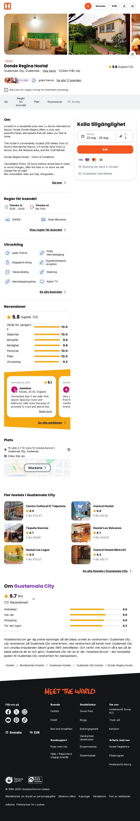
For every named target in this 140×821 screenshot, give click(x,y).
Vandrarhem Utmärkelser (87, 738)
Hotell (54, 719)
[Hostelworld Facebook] (8, 712)
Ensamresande (88, 746)
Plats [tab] (37, 101)
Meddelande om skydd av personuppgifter (30, 796)
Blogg (83, 719)
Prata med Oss (59, 746)
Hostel (8, 61)
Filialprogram (116, 755)
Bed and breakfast (61, 728)
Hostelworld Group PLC (120, 711)
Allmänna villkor (67, 796)
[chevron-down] (34, 599)
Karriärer (114, 728)
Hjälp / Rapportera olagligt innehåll (61, 755)
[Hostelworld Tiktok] (24, 720)
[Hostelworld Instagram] (24, 712)
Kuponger (84, 796)
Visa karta (49, 70)
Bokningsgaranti (89, 728)
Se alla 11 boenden (69, 80)
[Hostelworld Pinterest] (16, 720)
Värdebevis (99, 796)
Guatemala (32, 70)
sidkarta (10, 804)
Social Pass (86, 711)
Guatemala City (14, 70)
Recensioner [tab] (55, 101)
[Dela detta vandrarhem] (132, 54)
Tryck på (114, 719)
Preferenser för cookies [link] (31, 804)
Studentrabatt (87, 755)
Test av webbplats (119, 796)
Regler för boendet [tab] (21, 102)
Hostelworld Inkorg (120, 764)
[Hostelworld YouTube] (8, 720)
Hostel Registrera (119, 746)
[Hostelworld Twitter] (16, 712)
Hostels (55, 711)
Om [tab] (6, 101)
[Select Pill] (88, 6)
